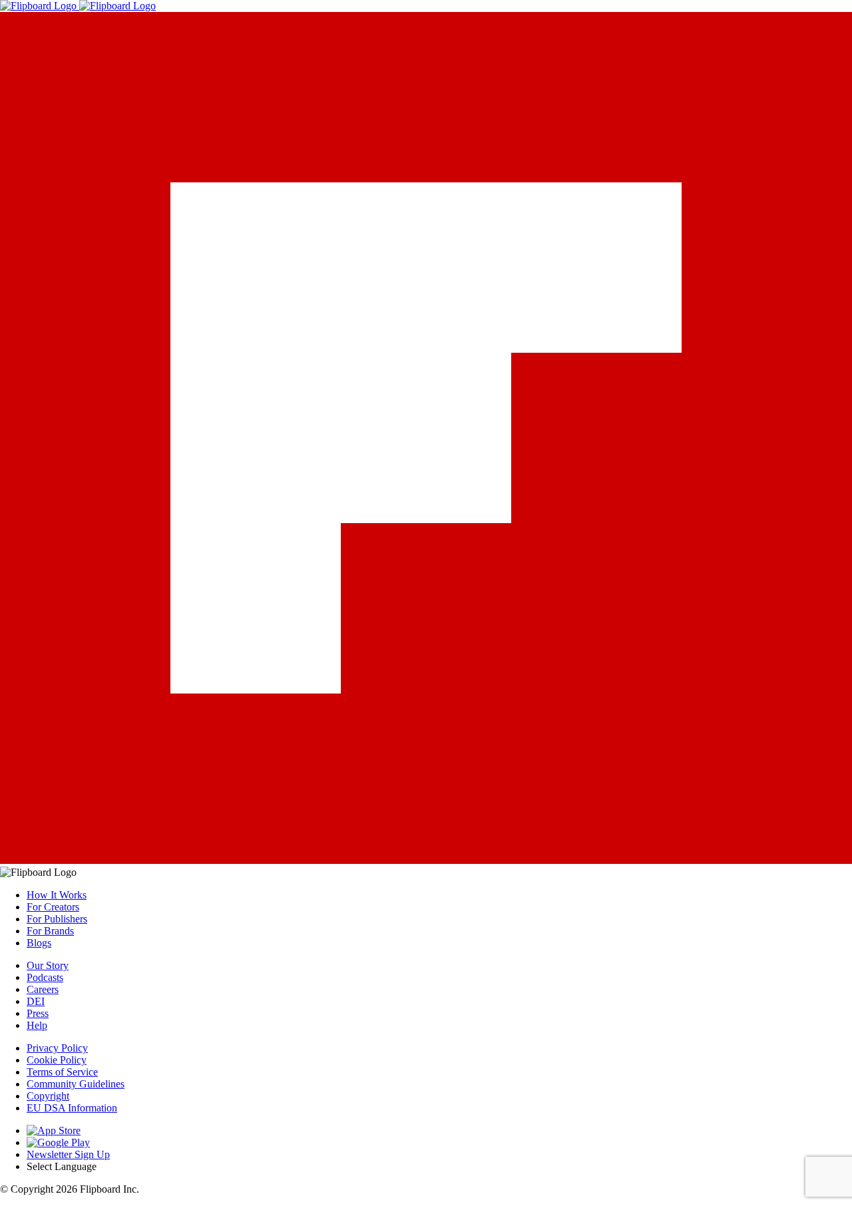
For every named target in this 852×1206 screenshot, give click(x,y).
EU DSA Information (72, 1107)
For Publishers (57, 918)
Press (38, 1013)
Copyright (48, 1096)
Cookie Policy (57, 1060)
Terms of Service (62, 1072)
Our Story (48, 965)
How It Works (57, 895)
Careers (43, 989)
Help (37, 1025)
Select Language (62, 1166)
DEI (36, 1001)
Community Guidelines (75, 1084)
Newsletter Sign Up (68, 1154)
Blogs (39, 942)
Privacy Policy (57, 1048)
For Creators (53, 906)
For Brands (50, 930)
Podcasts (45, 977)
